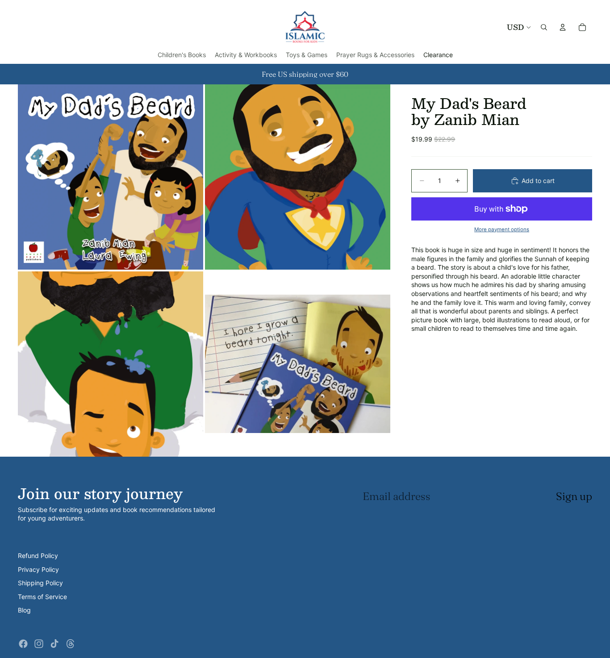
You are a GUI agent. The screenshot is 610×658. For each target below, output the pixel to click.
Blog (24, 610)
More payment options (501, 229)
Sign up (574, 496)
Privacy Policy (38, 569)
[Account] (562, 27)
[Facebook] (23, 643)
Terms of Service (42, 596)
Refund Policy (38, 555)
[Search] (544, 27)
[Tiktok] (54, 643)
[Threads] (70, 643)
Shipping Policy (40, 583)
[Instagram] (38, 643)
